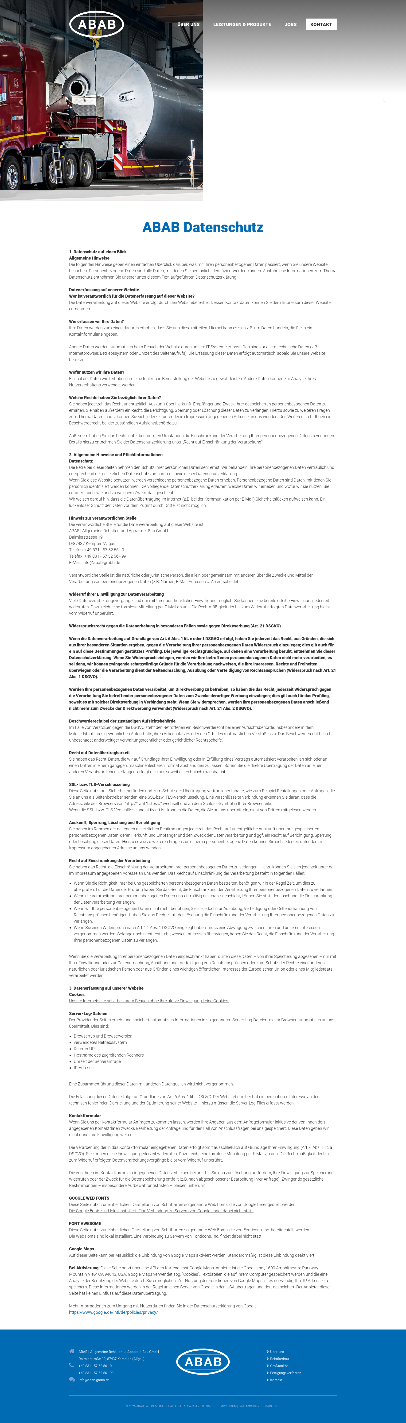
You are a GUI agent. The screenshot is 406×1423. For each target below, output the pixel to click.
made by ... (272, 1406)
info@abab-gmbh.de (93, 1380)
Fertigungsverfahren (285, 1373)
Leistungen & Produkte (242, 24)
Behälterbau (279, 1359)
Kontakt (321, 24)
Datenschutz (249, 1406)
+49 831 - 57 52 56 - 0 (95, 1366)
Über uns (188, 24)
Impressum (228, 1406)
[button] (20, 100)
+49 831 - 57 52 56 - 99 (95, 1373)
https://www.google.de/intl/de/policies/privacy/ (114, 1312)
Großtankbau (280, 1366)
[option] (203, 100)
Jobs (291, 24)
